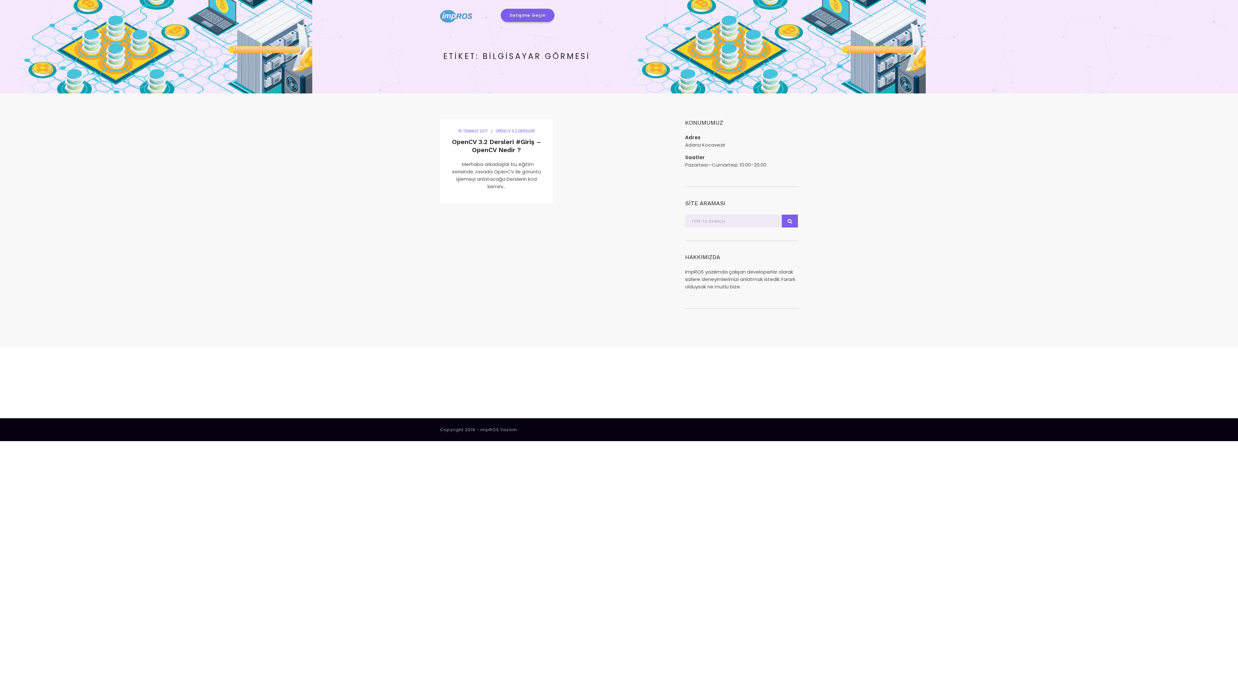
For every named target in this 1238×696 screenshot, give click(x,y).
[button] (528, 15)
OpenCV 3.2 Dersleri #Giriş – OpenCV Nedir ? (496, 146)
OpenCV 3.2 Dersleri (515, 131)
